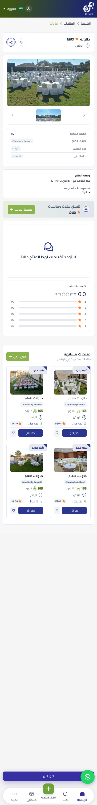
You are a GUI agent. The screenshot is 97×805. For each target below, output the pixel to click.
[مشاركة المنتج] (11, 42)
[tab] (48, 115)
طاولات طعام (78, 398)
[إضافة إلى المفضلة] (22, 42)
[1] (48, 115)
